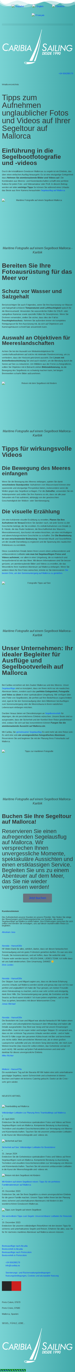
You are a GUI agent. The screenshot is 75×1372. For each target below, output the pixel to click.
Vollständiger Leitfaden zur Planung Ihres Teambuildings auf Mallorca (34, 1112)
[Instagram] (7, 1286)
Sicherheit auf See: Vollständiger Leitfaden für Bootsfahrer (28, 1147)
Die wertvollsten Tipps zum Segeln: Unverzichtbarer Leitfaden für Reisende (37, 1216)
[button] (37, 24)
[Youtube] (16, 1286)
